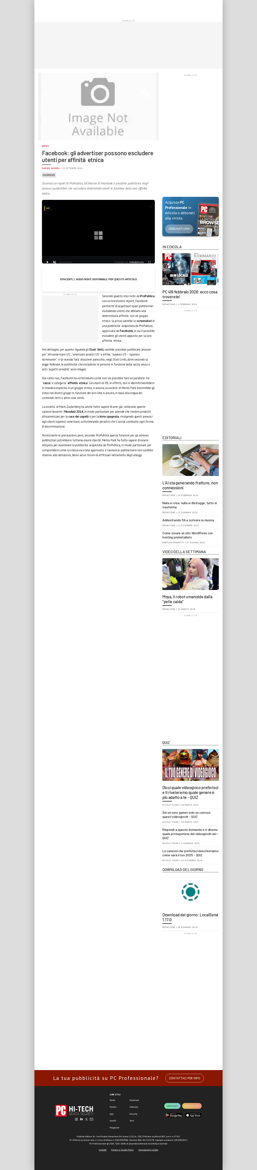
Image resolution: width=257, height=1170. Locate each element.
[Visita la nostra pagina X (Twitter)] (86, 1119)
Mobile (113, 1106)
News (45, 146)
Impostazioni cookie (148, 1149)
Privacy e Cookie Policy (122, 1149)
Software (133, 1106)
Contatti (102, 1149)
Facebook (49, 175)
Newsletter (191, 1106)
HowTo (113, 1120)
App (111, 1113)
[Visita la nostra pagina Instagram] (76, 1119)
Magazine (114, 1127)
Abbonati (172, 1106)
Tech (131, 1120)
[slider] (65, 262)
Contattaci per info (184, 1078)
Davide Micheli (51, 168)
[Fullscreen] (149, 262)
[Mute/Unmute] (54, 262)
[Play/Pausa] (47, 262)
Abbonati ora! (179, 228)
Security (133, 1113)
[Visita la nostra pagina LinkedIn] (81, 1119)
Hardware (134, 1100)
